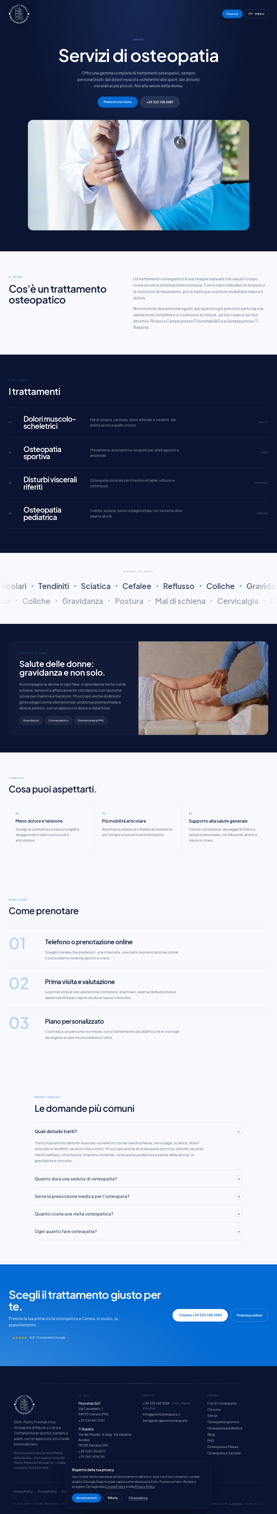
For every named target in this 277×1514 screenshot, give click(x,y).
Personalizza (138, 1498)
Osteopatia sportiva (223, 1422)
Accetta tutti (86, 1498)
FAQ (210, 1440)
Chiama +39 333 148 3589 (200, 1315)
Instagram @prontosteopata (165, 1420)
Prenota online (249, 1315)
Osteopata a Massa (222, 1447)
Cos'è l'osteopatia (222, 1403)
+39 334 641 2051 (91, 1420)
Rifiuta (113, 1498)
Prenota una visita (118, 102)
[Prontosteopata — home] (19, 13)
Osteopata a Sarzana (224, 1453)
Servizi (212, 1415)
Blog (211, 1434)
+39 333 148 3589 (160, 102)
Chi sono (214, 1409)
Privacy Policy (23, 1491)
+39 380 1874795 (91, 1456)
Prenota (232, 14)
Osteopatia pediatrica (224, 1428)
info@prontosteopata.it (161, 1414)
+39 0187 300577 (92, 1451)
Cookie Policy (47, 1491)
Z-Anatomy (236, 1504)
